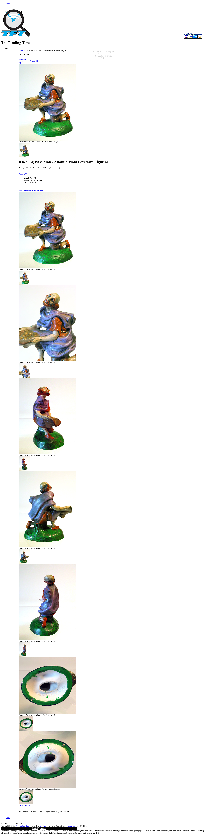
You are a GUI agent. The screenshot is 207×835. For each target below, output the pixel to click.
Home (8, 3)
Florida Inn (71, 826)
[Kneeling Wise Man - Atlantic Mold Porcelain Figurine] (24, 278)
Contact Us (23, 174)
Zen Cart (43, 826)
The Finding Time (22, 826)
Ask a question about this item (31, 191)
